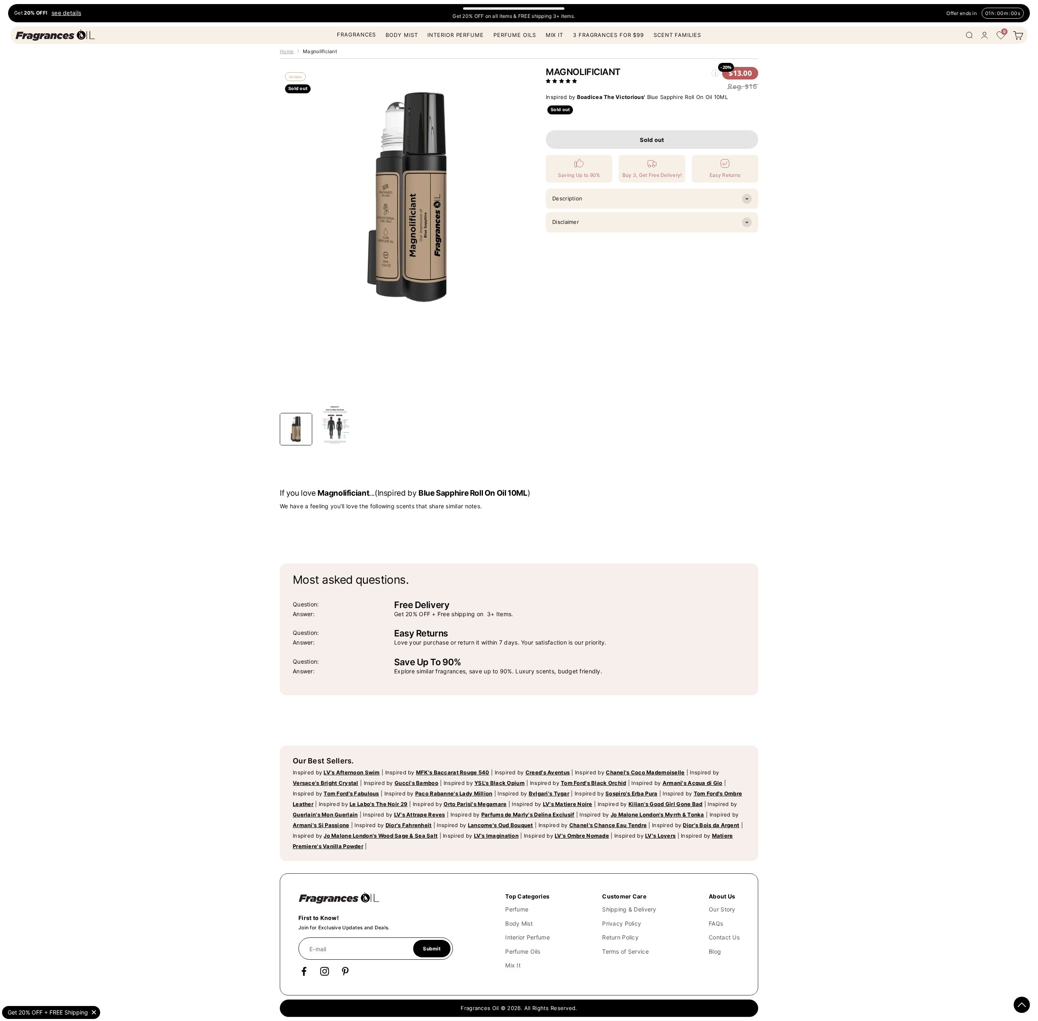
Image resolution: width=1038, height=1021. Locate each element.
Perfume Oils (514, 35)
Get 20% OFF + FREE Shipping (48, 1012)
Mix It (554, 35)
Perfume (516, 909)
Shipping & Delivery (629, 909)
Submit (431, 949)
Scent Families (677, 35)
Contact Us (724, 937)
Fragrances (356, 34)
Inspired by (336, 772)
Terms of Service (625, 951)
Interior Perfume (455, 35)
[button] (562, 80)
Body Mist (402, 35)
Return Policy (620, 937)
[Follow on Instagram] (324, 971)
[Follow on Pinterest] (345, 971)
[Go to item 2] (335, 425)
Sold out (652, 139)
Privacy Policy (621, 923)
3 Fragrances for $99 (608, 35)
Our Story (722, 909)
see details (66, 13)
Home (287, 51)
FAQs (716, 923)
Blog (715, 951)
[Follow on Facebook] (303, 971)
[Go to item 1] (296, 429)
